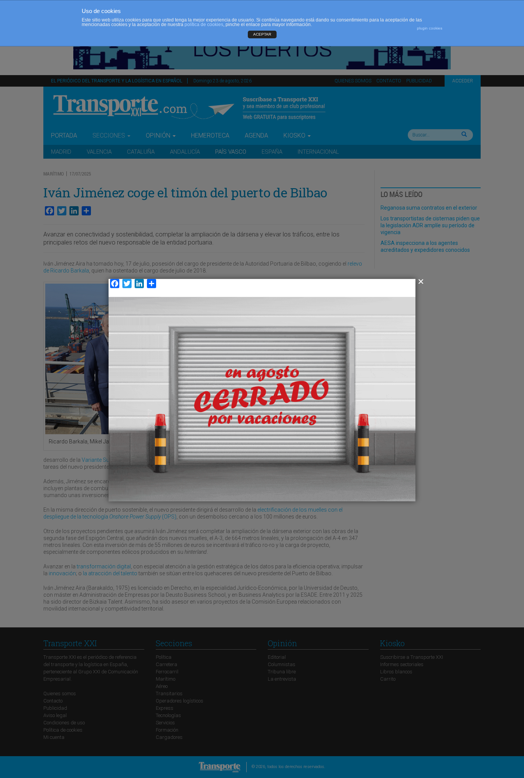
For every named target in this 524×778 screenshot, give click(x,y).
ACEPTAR (262, 34)
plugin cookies (429, 28)
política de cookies (204, 24)
